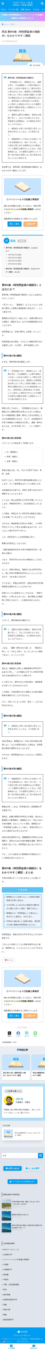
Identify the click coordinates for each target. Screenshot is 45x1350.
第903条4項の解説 (15, 264)
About (3, 9)
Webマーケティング (11, 1250)
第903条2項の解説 (15, 258)
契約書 (6, 1275)
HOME (24, 1331)
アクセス (36, 9)
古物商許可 (7, 1269)
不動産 (6, 1264)
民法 (14, 1042)
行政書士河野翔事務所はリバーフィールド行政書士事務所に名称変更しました (22, 16)
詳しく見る (14, 224)
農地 (5, 1315)
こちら (15, 1113)
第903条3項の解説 (15, 261)
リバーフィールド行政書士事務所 (16, 1259)
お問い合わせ (25, 9)
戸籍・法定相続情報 (11, 1284)
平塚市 (6, 1280)
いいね (8, 960)
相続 (5, 1305)
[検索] (40, 1155)
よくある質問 (33, 1168)
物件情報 (6, 1295)
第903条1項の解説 (15, 255)
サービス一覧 (13, 9)
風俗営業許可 (8, 1320)
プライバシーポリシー (22, 1335)
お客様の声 (30, 224)
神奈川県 (6, 1310)
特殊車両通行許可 (10, 1300)
